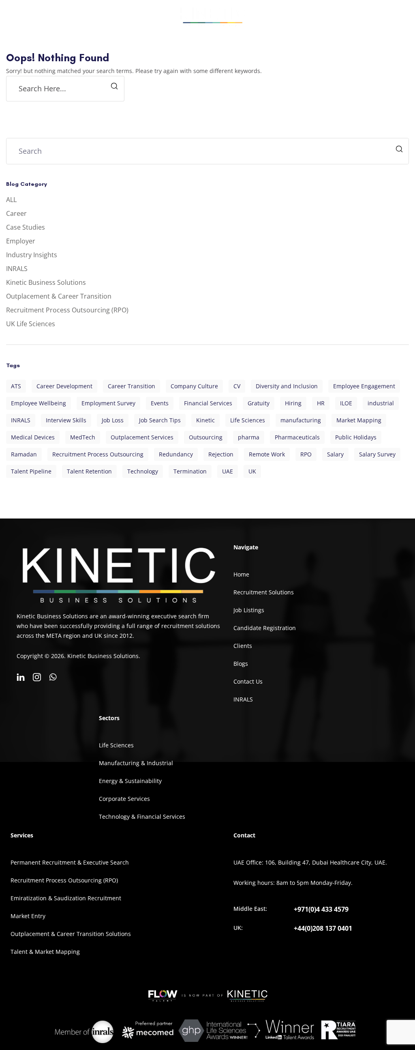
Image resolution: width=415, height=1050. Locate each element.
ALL (11, 199)
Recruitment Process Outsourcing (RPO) (67, 310)
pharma (248, 437)
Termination (190, 471)
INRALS (17, 268)
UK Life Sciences (30, 323)
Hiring (293, 403)
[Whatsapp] (53, 677)
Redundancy (176, 454)
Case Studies (25, 227)
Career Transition (131, 386)
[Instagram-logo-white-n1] (37, 677)
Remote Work (267, 454)
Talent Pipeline (31, 471)
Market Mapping (358, 420)
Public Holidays (355, 437)
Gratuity (259, 403)
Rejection (220, 454)
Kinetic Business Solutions (46, 282)
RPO (306, 454)
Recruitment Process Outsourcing (97, 454)
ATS (16, 386)
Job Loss (113, 420)
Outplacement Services (142, 437)
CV (236, 386)
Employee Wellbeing (38, 403)
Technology (142, 471)
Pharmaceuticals (297, 437)
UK (252, 471)
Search (400, 150)
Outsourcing (205, 437)
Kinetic (205, 420)
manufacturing (300, 420)
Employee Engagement (364, 386)
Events (160, 403)
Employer (20, 241)
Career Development (64, 386)
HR (321, 403)
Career (16, 213)
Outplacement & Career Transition (58, 296)
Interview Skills (66, 420)
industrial (381, 403)
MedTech (82, 437)
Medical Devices (33, 437)
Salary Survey (377, 454)
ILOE (346, 403)
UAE (227, 471)
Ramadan (24, 454)
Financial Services (208, 403)
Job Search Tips (160, 420)
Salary (335, 454)
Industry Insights (31, 254)
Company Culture (194, 386)
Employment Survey (108, 403)
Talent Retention (89, 471)
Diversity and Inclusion (287, 386)
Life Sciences (247, 420)
